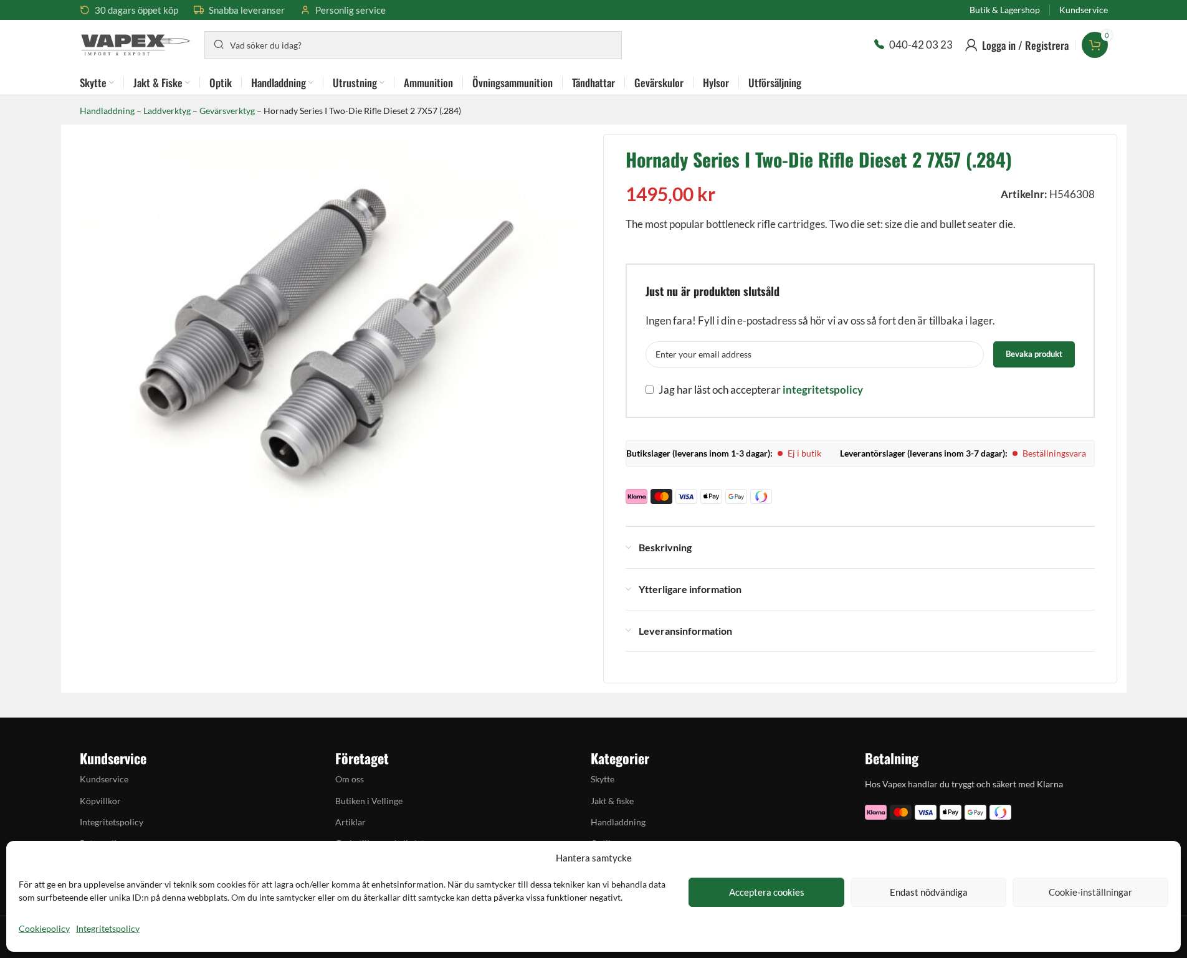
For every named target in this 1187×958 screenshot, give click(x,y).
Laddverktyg (167, 110)
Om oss (349, 779)
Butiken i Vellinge (369, 800)
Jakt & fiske (612, 800)
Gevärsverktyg (227, 110)
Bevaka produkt (1034, 354)
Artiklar (350, 822)
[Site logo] (136, 43)
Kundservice (104, 779)
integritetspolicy (823, 389)
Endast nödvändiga (929, 892)
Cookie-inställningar (1090, 892)
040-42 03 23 (921, 44)
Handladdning (107, 110)
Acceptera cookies (766, 892)
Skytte (602, 779)
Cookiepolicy (44, 928)
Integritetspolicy (108, 928)
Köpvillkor (100, 800)
